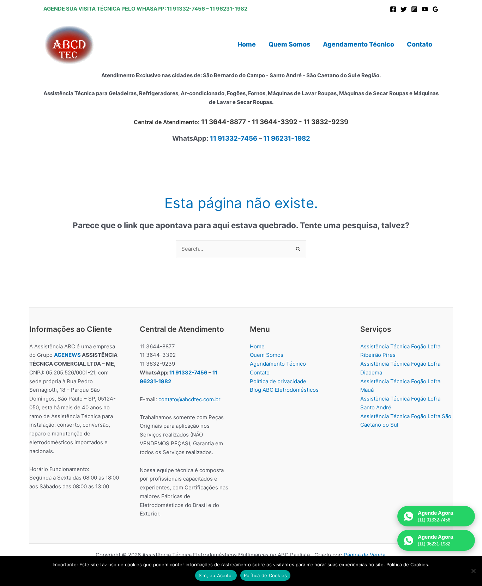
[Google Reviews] (435, 9)
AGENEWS (67, 355)
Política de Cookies (265, 575)
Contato (260, 372)
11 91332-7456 (186, 8)
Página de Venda (364, 554)
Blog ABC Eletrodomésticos (284, 389)
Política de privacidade (278, 381)
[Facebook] (393, 9)
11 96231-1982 (228, 8)
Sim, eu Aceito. (216, 575)
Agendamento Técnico (278, 363)
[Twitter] (403, 9)
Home (257, 346)
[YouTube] (425, 9)
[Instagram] (414, 9)
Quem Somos (266, 355)
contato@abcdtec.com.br (189, 399)
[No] (473, 570)
